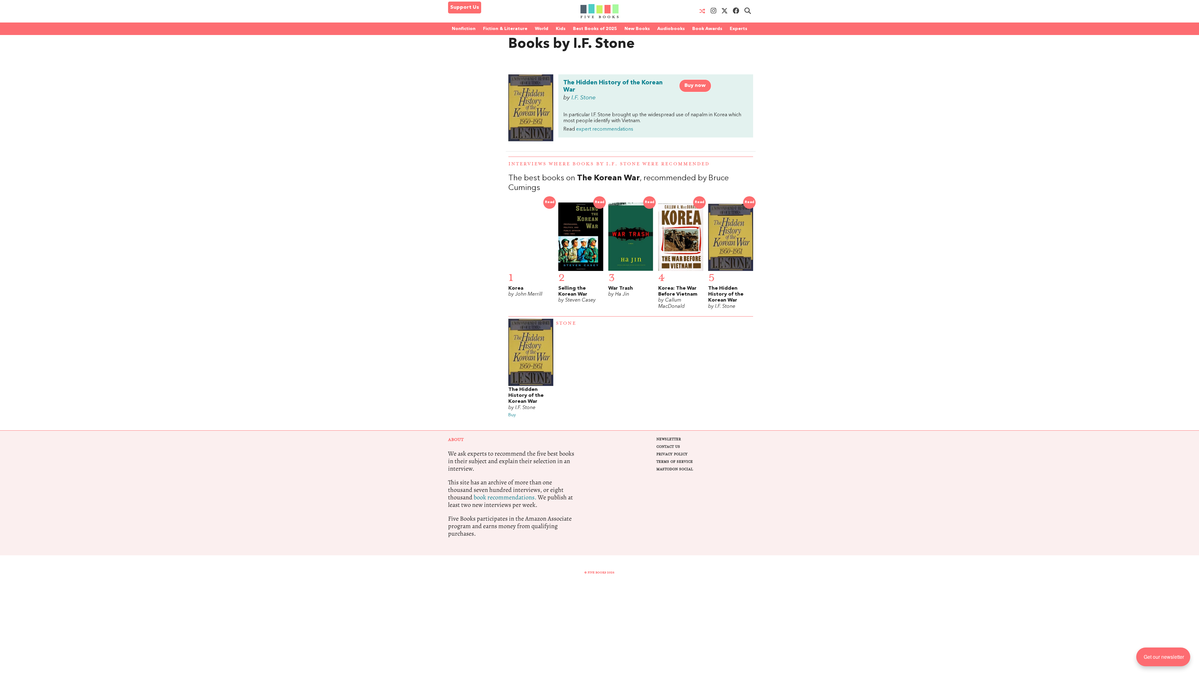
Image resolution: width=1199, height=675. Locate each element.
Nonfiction (464, 29)
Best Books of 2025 (595, 29)
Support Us (464, 7)
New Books (637, 29)
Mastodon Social (674, 469)
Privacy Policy (672, 454)
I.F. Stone (583, 98)
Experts (738, 29)
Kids (560, 29)
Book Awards (707, 29)
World (541, 29)
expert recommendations (604, 129)
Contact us (668, 446)
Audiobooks (671, 29)
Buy (512, 415)
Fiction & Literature (505, 29)
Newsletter (668, 439)
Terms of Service (674, 461)
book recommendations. (505, 497)
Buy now (695, 85)
